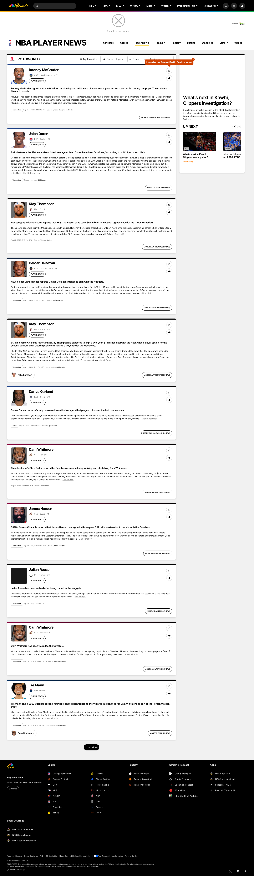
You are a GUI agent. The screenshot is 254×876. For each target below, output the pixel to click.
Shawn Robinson (149, 418)
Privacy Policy (85, 856)
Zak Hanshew (85, 538)
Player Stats (37, 81)
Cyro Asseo (52, 426)
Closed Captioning (31, 856)
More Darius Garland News (156, 433)
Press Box (64, 856)
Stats (222, 42)
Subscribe (13, 789)
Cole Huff (119, 234)
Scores (124, 42)
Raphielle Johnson (31, 173)
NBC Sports (41, 180)
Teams (159, 42)
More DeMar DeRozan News (157, 308)
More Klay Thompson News (157, 247)
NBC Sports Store (52, 856)
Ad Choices (74, 856)
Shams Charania (58, 367)
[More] (226, 6)
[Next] (239, 126)
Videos (238, 42)
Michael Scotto (45, 240)
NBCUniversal (22, 860)
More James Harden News (157, 553)
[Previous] (234, 126)
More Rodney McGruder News (155, 117)
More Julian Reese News (158, 611)
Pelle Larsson (24, 374)
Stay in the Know (15, 777)
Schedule (108, 42)
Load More (91, 747)
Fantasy (176, 42)
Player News (142, 42)
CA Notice (119, 856)
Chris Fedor (44, 486)
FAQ (41, 856)
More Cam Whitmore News (157, 492)
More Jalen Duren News (158, 188)
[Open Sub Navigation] (96, 5)
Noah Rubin (147, 293)
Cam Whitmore (25, 733)
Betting (191, 42)
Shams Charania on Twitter (63, 110)
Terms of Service (131, 856)
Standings (207, 42)
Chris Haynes (58, 300)
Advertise (10, 856)
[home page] (19, 6)
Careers (19, 856)
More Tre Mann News (160, 733)
